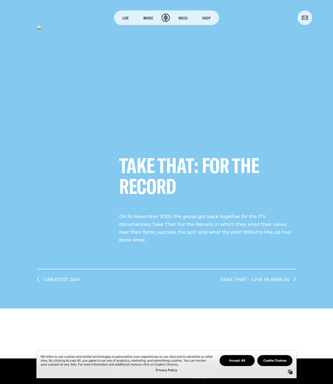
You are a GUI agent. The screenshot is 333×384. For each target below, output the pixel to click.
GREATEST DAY (62, 279)
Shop (206, 17)
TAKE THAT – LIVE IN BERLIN (254, 279)
